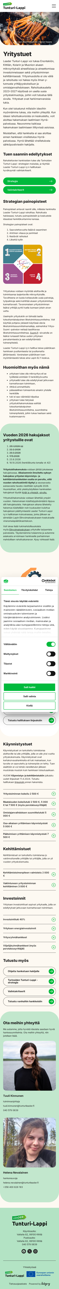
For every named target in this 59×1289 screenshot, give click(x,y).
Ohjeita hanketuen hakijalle (23, 971)
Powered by (39, 1284)
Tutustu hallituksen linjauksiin (25, 720)
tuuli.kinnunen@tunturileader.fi (18, 1105)
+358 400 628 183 (13, 1187)
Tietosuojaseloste (18, 1283)
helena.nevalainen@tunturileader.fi (21, 1182)
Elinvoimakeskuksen (19, 529)
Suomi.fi (34, 332)
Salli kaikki (29, 687)
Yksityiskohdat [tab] (29, 590)
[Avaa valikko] (54, 6)
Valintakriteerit (15, 189)
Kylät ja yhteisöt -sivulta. (34, 492)
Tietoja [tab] (49, 590)
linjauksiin (20, 782)
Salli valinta (29, 696)
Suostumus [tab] (10, 590)
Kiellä (29, 705)
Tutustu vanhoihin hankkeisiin (25, 1001)
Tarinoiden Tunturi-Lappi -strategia (23, 981)
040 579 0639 (10, 1110)
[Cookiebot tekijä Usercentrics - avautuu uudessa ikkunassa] (42, 581)
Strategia (12, 181)
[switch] (50, 654)
